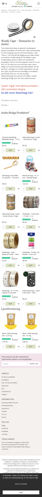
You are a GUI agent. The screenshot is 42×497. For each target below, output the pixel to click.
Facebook (5, 428)
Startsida (3, 10)
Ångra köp (5, 386)
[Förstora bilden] (21, 27)
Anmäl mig (33, 364)
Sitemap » (4, 105)
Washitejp (36, 10)
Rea (3, 389)
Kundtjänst (5, 380)
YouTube (4, 434)
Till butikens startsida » (9, 100)
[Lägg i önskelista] (19, 150)
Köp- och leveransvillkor (9, 383)
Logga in (4, 394)
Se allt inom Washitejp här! (17, 92)
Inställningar (21, 484)
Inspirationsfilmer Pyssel (10, 403)
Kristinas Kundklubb (8, 377)
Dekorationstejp (26, 10)
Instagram (5, 431)
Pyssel (4, 417)
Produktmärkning (7, 405)
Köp (10, 150)
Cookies (4, 411)
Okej (21, 492)
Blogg (3, 425)
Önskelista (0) (6, 391)
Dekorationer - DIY (13, 10)
